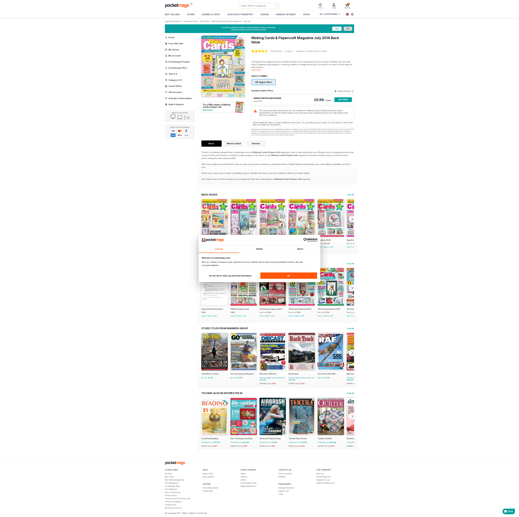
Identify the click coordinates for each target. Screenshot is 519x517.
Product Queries (285, 473)
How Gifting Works (210, 488)
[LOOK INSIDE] (223, 96)
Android (244, 477)
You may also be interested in (221, 393)
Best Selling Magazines (174, 480)
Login (280, 494)
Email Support (208, 477)
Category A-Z (175, 80)
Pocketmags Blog (172, 486)
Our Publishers (171, 489)
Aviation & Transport (240, 14)
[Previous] (203, 219)
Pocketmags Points (249, 483)
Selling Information (286, 488)
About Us (320, 473)
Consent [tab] (219, 249)
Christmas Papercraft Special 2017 (272, 309)
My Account (174, 55)
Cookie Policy (170, 505)
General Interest (286, 14)
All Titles (168, 473)
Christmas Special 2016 (300, 309)
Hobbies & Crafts (190, 21)
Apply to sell (283, 491)
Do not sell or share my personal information (230, 275)
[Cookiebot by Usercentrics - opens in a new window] (305, 240)
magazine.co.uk (323, 480)
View (349, 247)
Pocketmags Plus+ (177, 68)
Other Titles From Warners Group (224, 328)
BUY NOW (343, 99)
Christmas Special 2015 (329, 309)
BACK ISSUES (209, 194)
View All (350, 195)
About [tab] (300, 249)
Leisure (264, 14)
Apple (243, 473)
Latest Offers (175, 86)
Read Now (208, 110)
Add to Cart (328, 247)
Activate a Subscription (180, 98)
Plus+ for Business (173, 492)
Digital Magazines (248, 486)
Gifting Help (208, 491)
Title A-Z (172, 74)
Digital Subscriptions (173, 21)
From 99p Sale (175, 43)
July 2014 (247, 21)
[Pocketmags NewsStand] (178, 5)
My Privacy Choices (173, 508)
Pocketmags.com (323, 477)
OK (288, 275)
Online (243, 480)
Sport (306, 14)
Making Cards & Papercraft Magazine (226, 21)
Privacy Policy (171, 495)
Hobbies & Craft (211, 14)
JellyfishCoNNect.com (325, 483)
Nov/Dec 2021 (324, 240)
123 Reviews (276, 51)
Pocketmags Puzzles (179, 61)
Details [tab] (259, 249)
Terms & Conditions (173, 501)
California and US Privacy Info (177, 498)
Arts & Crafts (204, 21)
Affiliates (282, 477)
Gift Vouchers (175, 92)
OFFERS (191, 14)
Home (171, 37)
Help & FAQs (208, 473)
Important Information (212, 309)
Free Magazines (171, 483)
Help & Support (176, 104)
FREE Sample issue (239, 309)
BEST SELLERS (172, 14)
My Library (173, 49)
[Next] (352, 219)
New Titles (169, 477)
